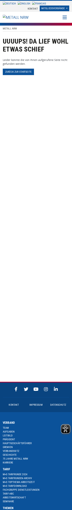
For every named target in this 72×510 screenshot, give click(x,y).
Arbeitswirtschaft (14, 497)
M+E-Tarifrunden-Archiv (17, 478)
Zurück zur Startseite (18, 71)
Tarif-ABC (8, 493)
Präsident (9, 439)
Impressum (35, 404)
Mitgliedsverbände (53, 8)
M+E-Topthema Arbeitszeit (19, 482)
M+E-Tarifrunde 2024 (15, 474)
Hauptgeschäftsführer (17, 443)
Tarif (6, 469)
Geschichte (10, 454)
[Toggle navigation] (64, 17)
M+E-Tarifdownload (15, 485)
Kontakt (33, 8)
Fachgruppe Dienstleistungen (21, 489)
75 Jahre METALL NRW (15, 458)
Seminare (8, 501)
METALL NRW (10, 28)
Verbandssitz (11, 450)
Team (6, 427)
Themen (8, 508)
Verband (9, 422)
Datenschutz (58, 404)
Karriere (8, 462)
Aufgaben (9, 431)
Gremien (8, 447)
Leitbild (8, 435)
